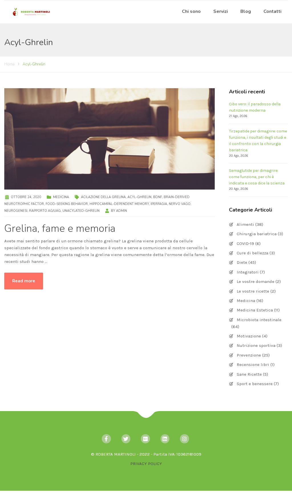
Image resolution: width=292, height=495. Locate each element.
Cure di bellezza (252, 252)
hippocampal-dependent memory (119, 204)
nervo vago (179, 204)
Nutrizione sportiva (256, 345)
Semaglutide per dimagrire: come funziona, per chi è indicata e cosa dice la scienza (257, 177)
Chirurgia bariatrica (257, 233)
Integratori (248, 272)
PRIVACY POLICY (146, 463)
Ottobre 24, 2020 (26, 197)
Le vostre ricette (253, 291)
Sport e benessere (255, 383)
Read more (23, 281)
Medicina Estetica (255, 310)
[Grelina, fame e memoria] (109, 138)
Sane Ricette (249, 374)
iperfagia (159, 204)
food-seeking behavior (67, 204)
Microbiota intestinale (259, 319)
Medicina (61, 197)
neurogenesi (15, 211)
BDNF (157, 197)
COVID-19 (245, 243)
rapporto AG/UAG (45, 211)
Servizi (220, 11)
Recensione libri (253, 364)
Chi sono (191, 11)
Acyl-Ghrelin (139, 197)
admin (121, 211)
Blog (245, 11)
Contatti (272, 11)
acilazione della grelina (103, 197)
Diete (242, 262)
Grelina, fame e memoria (59, 229)
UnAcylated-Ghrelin (81, 211)
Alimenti (245, 224)
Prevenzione (249, 355)
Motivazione (249, 336)
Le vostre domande (255, 281)
